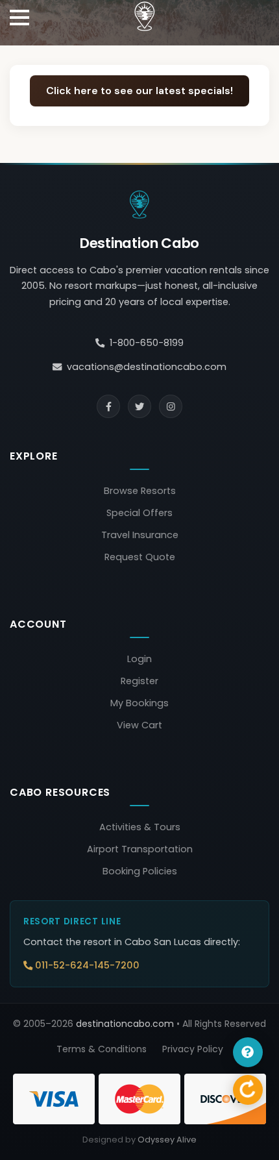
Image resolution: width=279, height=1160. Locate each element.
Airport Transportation (140, 849)
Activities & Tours (139, 827)
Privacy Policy (192, 1049)
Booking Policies (140, 871)
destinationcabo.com (125, 1023)
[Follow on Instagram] (170, 406)
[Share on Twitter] (139, 406)
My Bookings (139, 703)
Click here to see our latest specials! (139, 90)
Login (139, 658)
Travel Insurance (139, 534)
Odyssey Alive (167, 1139)
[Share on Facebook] (108, 406)
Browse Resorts (140, 490)
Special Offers (139, 512)
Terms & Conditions (101, 1049)
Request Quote (139, 556)
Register (139, 680)
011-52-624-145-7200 (87, 965)
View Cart (139, 725)
